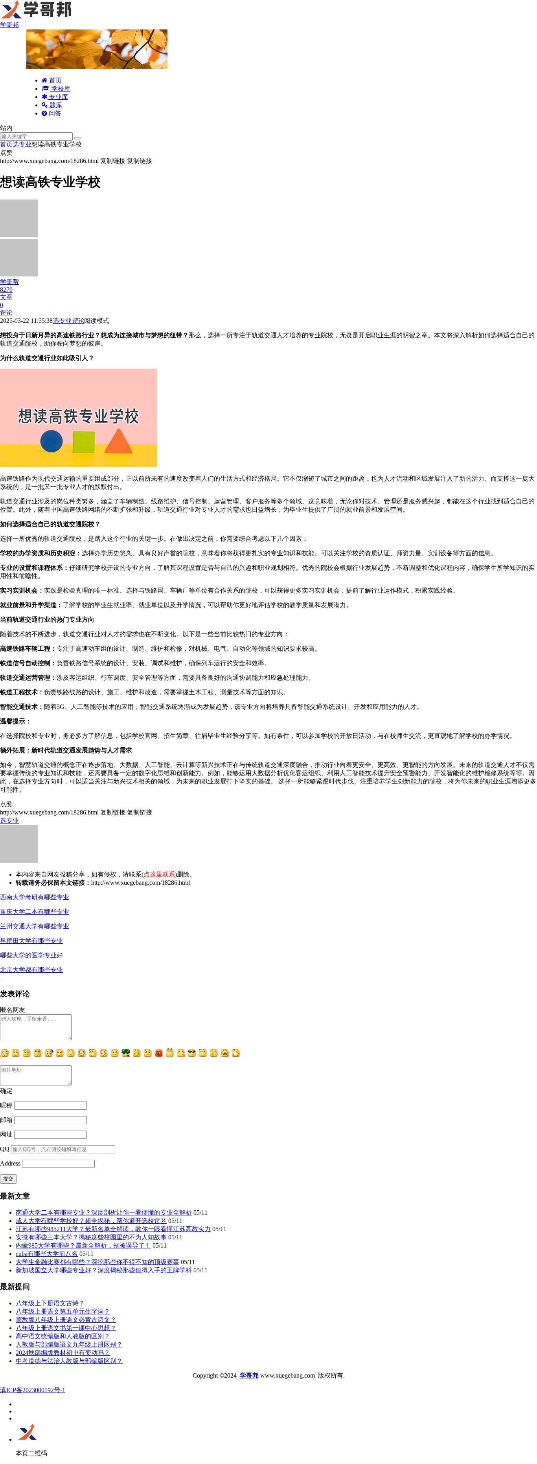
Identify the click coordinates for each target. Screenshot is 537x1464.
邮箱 (6, 1119)
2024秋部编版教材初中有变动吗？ (63, 1352)
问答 (54, 113)
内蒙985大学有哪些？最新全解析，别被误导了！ (83, 1245)
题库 (55, 105)
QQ (4, 1149)
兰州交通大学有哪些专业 (34, 926)
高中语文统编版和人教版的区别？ (63, 1336)
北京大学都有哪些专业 (31, 969)
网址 (6, 1134)
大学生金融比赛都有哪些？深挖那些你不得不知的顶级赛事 (97, 1262)
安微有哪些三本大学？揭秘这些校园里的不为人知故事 (91, 1237)
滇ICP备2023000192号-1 (32, 1390)
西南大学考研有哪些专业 (34, 897)
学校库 (60, 88)
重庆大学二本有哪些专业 (34, 911)
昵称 (6, 1105)
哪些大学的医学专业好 (31, 955)
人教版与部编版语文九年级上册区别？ (69, 1344)
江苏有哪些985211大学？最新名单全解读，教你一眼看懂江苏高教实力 (113, 1229)
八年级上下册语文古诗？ (50, 1303)
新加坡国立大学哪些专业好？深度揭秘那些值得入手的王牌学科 (104, 1270)
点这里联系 (159, 874)
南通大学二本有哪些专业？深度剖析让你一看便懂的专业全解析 (104, 1212)
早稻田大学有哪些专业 (31, 940)
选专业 (22, 144)
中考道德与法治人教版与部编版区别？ (69, 1361)
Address (11, 1163)
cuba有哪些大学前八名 (47, 1253)
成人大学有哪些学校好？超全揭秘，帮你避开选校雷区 (91, 1220)
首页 (55, 80)
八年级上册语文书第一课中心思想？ (66, 1328)
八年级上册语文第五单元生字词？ (63, 1311)
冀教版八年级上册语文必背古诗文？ (66, 1319)
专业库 (58, 96)
